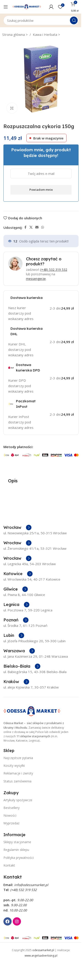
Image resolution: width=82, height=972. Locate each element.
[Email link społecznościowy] (37, 227)
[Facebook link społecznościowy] (25, 227)
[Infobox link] (17, 527)
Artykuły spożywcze (17, 800)
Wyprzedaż (11, 823)
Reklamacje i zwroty (18, 773)
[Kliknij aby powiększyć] (12, 108)
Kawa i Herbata (45, 34)
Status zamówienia (17, 781)
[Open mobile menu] (5, 6)
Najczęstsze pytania (18, 758)
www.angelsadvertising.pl (41, 955)
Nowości (9, 815)
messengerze (36, 278)
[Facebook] (7, 921)
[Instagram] (17, 921)
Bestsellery (11, 808)
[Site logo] (27, 6)
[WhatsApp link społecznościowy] (42, 227)
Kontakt (9, 865)
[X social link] (31, 227)
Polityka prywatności (18, 857)
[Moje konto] (51, 6)
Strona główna (14, 34)
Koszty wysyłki (14, 765)
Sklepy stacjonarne (17, 842)
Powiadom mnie (41, 190)
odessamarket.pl (43, 950)
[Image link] (31, 711)
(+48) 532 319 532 (53, 269)
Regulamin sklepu (16, 849)
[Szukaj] (74, 20)
